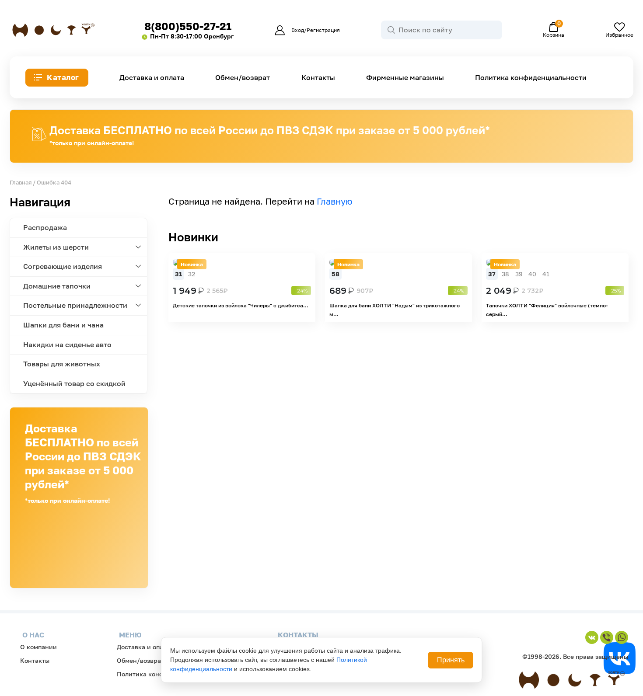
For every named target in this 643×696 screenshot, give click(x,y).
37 (492, 274)
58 (335, 274)
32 (191, 274)
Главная (20, 182)
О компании (38, 647)
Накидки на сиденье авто (67, 344)
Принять (451, 660)
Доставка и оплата (151, 77)
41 (545, 274)
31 (178, 274)
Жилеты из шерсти (56, 247)
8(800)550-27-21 (187, 26)
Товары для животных (61, 363)
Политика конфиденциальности (531, 77)
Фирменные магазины (405, 77)
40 (532, 274)
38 (505, 274)
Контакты (318, 77)
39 (518, 274)
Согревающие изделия (62, 266)
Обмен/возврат (242, 77)
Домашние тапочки (57, 286)
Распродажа (45, 227)
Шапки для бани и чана (63, 324)
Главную (335, 201)
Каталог (63, 77)
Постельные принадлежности (75, 305)
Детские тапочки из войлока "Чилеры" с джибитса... (240, 305)
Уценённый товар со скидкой (74, 383)
